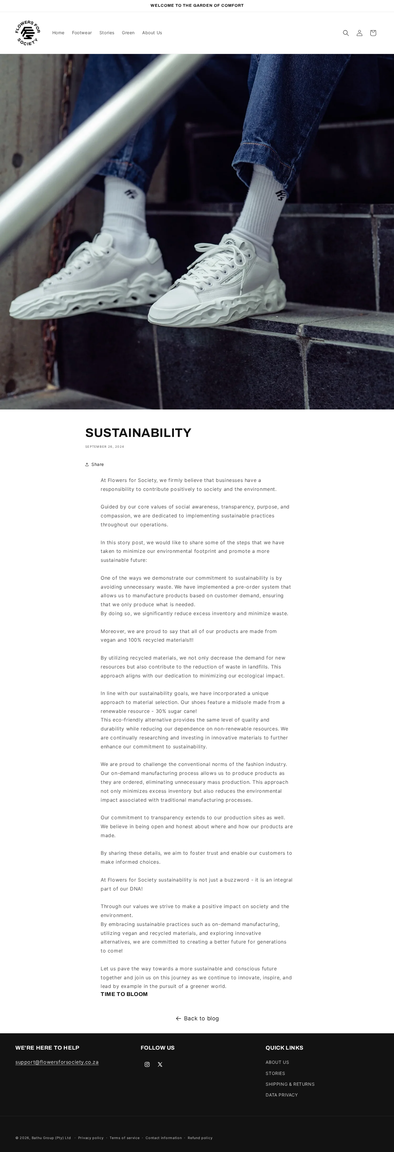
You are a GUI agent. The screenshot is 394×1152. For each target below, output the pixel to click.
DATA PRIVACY (282, 1094)
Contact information (164, 1137)
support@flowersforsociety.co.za (57, 1062)
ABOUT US (277, 1062)
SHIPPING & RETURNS (290, 1084)
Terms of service (124, 1137)
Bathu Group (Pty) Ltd (51, 1138)
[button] (346, 33)
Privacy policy (91, 1137)
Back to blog (201, 1018)
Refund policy (200, 1137)
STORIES (275, 1073)
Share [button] (97, 464)
